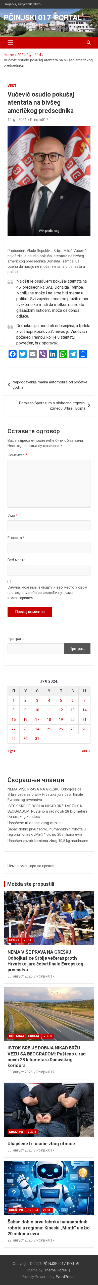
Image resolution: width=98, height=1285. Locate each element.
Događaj (16, 1036)
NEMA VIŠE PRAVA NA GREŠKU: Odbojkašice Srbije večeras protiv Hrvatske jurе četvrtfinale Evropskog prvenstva (45, 794)
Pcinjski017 (39, 120)
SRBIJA (33, 1036)
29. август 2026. (20, 1240)
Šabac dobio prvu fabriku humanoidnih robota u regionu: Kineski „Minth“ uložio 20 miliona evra (49, 1227)
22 (14, 729)
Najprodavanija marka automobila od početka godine (50, 385)
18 (49, 719)
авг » (86, 750)
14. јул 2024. (17, 120)
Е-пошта (16, 538)
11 (49, 710)
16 (25, 719)
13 (73, 710)
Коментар (17, 455)
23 (25, 729)
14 (84, 710)
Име (13, 515)
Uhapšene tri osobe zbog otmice (35, 823)
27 (73, 729)
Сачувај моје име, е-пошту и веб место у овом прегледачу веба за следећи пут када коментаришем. (47, 592)
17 (37, 719)
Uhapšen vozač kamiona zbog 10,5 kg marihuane (48, 840)
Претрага (16, 638)
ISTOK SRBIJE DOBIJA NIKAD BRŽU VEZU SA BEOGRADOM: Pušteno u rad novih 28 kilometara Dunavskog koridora (47, 811)
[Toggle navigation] (10, 43)
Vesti (13, 86)
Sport (14, 940)
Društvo (16, 1132)
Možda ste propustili (30, 884)
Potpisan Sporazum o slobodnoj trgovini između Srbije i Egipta (52, 406)
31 (37, 738)
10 (37, 710)
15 (14, 719)
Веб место (17, 560)
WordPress (65, 1276)
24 (37, 729)
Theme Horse (55, 1270)
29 (14, 738)
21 (84, 719)
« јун (11, 750)
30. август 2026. (20, 976)
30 (25, 738)
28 (84, 729)
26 (61, 729)
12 (61, 710)
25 (49, 729)
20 (73, 719)
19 (61, 719)
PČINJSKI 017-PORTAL (43, 17)
